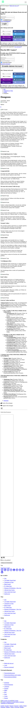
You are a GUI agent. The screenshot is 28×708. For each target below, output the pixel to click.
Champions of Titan (8, 90)
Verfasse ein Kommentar (6, 562)
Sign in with (7, 31)
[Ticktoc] (23, 570)
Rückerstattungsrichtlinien (10, 677)
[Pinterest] (11, 570)
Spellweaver (7, 593)
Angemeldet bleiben (7, 20)
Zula (5, 578)
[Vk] (20, 570)
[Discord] (2, 572)
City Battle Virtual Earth (10, 580)
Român (21, 707)
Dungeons (6, 400)
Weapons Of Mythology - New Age (12, 588)
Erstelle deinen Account (12, 66)
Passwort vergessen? (5, 21)
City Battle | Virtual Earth (10, 644)
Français (16, 705)
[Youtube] (14, 570)
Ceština (21, 705)
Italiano (8, 707)
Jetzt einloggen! (17, 46)
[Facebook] (2, 570)
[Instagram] (8, 570)
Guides (5, 92)
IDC (5, 89)
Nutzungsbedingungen (9, 673)
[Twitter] (5, 570)
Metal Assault (7, 584)
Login (4, 24)
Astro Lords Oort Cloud (10, 592)
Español (7, 705)
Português (3, 707)
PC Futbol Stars (8, 586)
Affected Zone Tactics (9, 590)
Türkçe (12, 707)
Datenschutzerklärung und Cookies (12, 675)
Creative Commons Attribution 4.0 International (12, 702)
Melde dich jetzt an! (14, 5)
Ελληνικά (17, 707)
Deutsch (12, 705)
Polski (24, 705)
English (2, 705)
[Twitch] (17, 570)
